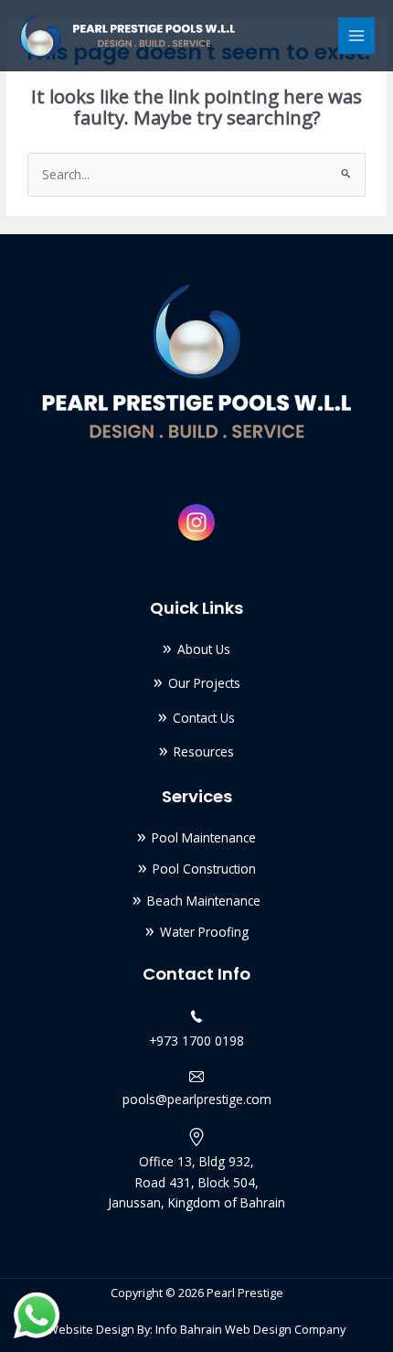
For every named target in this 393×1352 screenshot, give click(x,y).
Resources (204, 751)
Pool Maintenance (204, 837)
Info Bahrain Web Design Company (250, 1329)
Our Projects (204, 683)
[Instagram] (196, 522)
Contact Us (204, 717)
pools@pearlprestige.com (196, 1099)
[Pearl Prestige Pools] (128, 36)
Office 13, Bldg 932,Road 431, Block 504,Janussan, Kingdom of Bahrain (196, 1182)
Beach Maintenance (203, 900)
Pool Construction (204, 868)
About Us (203, 649)
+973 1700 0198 (196, 1040)
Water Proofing (204, 931)
